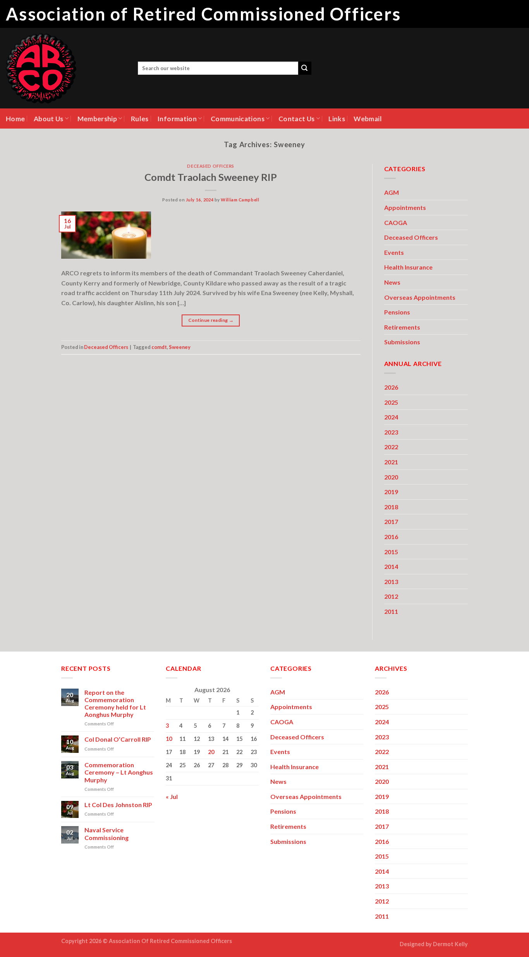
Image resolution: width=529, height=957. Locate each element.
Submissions (402, 341)
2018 (391, 506)
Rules (140, 119)
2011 (391, 611)
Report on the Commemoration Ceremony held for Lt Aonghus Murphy (115, 703)
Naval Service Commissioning (106, 833)
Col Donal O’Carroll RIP (117, 739)
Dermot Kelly (450, 944)
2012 (391, 596)
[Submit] (304, 68)
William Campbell (240, 199)
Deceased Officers (210, 165)
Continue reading (211, 320)
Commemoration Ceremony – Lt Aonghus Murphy (118, 772)
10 (169, 738)
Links (336, 119)
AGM (391, 192)
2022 (391, 446)
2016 (391, 536)
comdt (159, 347)
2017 (391, 521)
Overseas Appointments (419, 297)
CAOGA (395, 222)
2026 (391, 387)
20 (211, 752)
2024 (391, 417)
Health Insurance (408, 267)
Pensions (397, 312)
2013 (391, 581)
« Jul (172, 796)
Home (15, 119)
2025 (391, 402)
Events (394, 252)
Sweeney (180, 347)
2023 (391, 432)
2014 (391, 566)
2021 (391, 462)
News (392, 282)
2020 (391, 477)
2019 (391, 491)
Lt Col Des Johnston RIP (118, 804)
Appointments (405, 207)
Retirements (402, 327)
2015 (391, 551)
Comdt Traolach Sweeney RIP (210, 177)
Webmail (367, 119)
